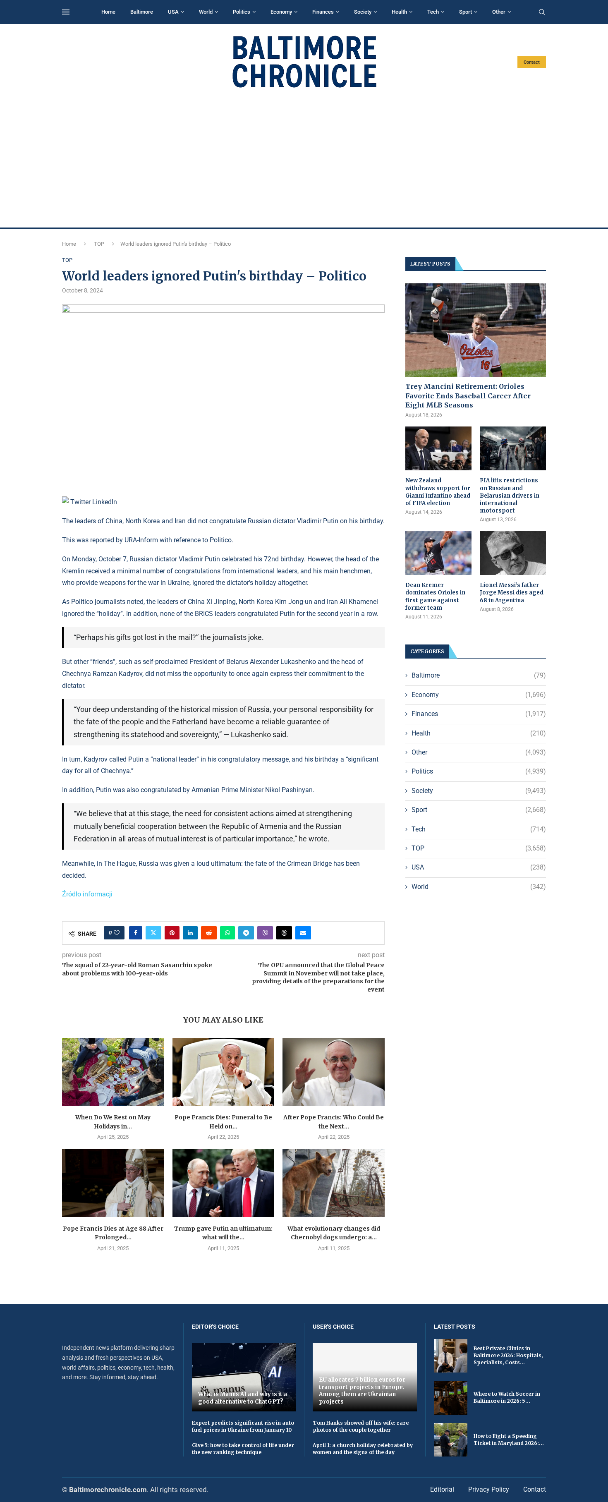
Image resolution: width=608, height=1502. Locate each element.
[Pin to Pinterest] (172, 932)
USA (173, 12)
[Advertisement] (304, 158)
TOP (99, 244)
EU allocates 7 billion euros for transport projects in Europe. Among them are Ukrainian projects (362, 1390)
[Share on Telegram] (246, 932)
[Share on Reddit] (209, 932)
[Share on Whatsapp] (227, 932)
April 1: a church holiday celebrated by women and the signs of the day (363, 1448)
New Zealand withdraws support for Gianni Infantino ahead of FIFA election (437, 492)
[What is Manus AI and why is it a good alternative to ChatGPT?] (244, 1377)
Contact (532, 62)
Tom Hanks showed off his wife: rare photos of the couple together (361, 1426)
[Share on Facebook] (135, 932)
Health (399, 12)
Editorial (442, 1489)
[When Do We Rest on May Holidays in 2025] (113, 1072)
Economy (281, 12)
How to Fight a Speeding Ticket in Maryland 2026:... (509, 1439)
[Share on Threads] (284, 932)
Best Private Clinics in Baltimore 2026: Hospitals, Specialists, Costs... (508, 1355)
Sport (465, 12)
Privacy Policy (488, 1489)
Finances (323, 12)
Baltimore (141, 12)
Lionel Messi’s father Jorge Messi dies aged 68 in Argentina (511, 593)
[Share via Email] (303, 932)
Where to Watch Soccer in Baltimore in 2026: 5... (507, 1397)
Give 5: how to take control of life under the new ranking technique (243, 1448)
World (206, 12)
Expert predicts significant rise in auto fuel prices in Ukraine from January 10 (243, 1426)
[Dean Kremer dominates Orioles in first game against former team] (438, 553)
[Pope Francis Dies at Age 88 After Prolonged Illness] (113, 1183)
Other (498, 12)
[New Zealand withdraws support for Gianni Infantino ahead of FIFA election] (438, 448)
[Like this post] (117, 932)
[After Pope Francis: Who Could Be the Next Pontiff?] (333, 1072)
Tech (433, 12)
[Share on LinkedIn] (190, 932)
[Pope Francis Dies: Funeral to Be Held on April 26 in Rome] (223, 1072)
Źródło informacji (87, 894)
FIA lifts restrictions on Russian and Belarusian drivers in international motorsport (509, 495)
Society (362, 12)
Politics (241, 12)
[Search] (542, 12)
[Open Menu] (65, 12)
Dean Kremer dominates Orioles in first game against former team (435, 596)
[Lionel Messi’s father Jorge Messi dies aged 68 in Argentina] (513, 553)
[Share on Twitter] (153, 932)
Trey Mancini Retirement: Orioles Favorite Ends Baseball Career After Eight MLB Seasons (468, 395)
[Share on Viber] (265, 932)
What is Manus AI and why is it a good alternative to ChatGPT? (242, 1398)
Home (108, 12)
